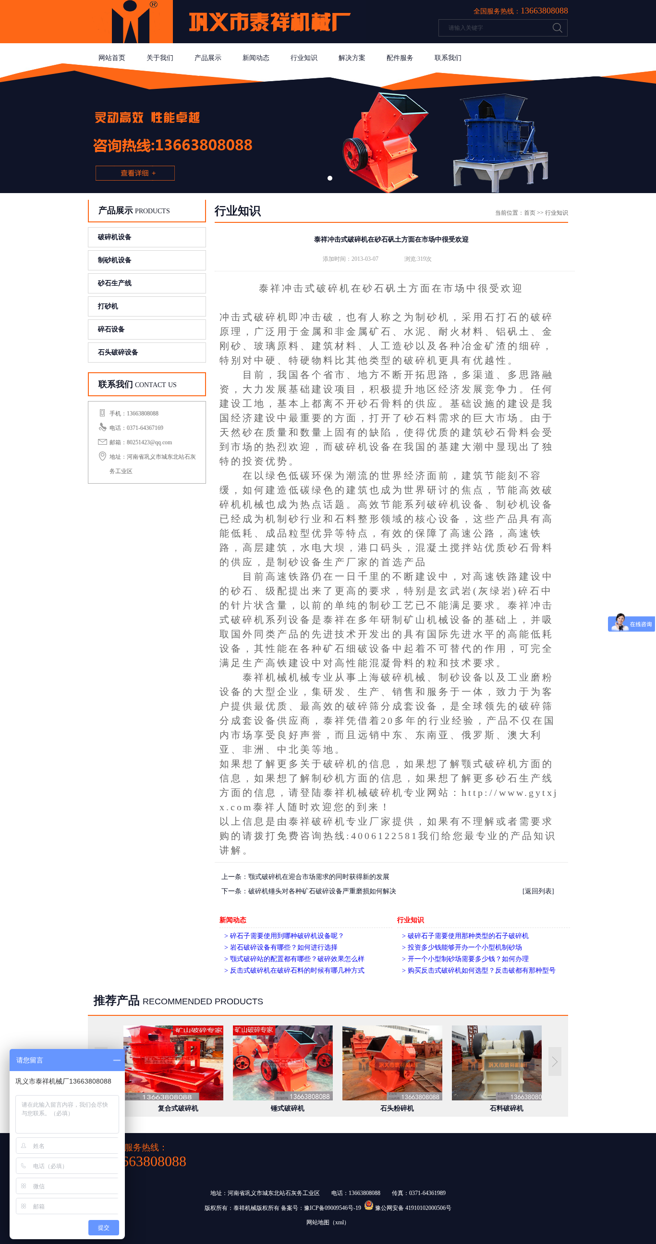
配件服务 (400, 57)
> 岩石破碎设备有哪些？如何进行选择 (281, 947)
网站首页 (111, 57)
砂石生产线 (115, 283)
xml (339, 1222)
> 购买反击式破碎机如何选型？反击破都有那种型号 (479, 970)
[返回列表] (538, 891)
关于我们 (159, 57)
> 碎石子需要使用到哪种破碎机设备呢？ (284, 935)
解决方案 (352, 57)
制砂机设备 (115, 260)
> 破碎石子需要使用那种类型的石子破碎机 (465, 935)
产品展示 (207, 57)
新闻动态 (256, 57)
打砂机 (108, 306)
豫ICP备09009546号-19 (332, 1208)
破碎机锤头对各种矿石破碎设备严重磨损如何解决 (322, 891)
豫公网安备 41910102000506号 (413, 1208)
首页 (529, 212)
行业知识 (304, 57)
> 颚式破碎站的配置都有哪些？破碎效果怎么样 (294, 959)
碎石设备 (111, 329)
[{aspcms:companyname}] (227, 41)
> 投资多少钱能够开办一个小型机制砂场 (462, 947)
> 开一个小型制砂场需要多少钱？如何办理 (465, 959)
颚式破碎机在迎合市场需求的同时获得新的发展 (318, 876)
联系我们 (448, 57)
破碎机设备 (115, 237)
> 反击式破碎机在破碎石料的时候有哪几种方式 (294, 970)
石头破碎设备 (118, 352)
